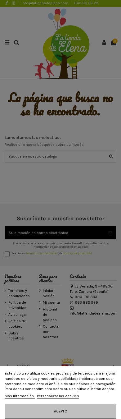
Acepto (60, 411)
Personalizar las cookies (58, 396)
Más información (20, 396)
